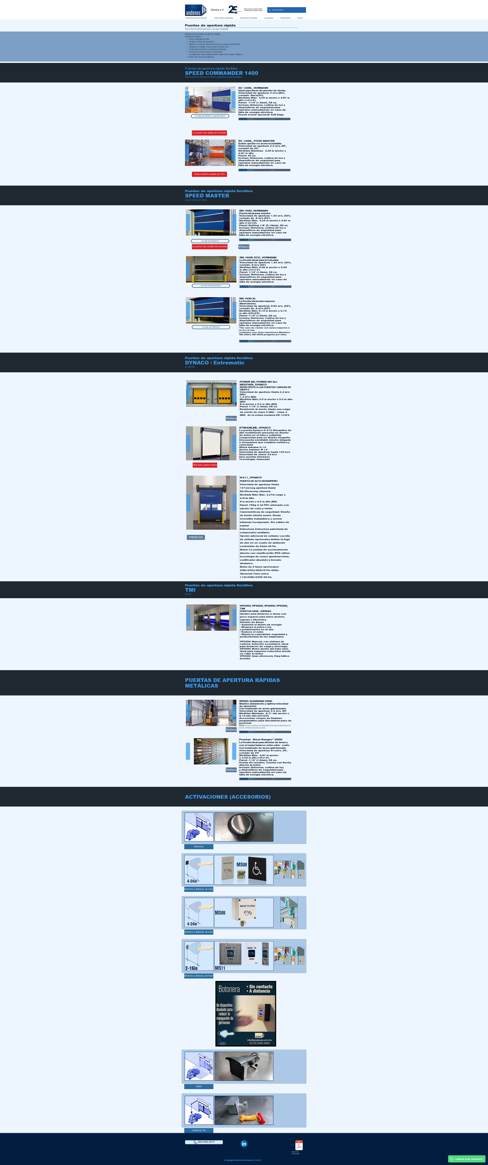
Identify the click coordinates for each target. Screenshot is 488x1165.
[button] (196, 18)
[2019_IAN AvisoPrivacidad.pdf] (299, 1145)
